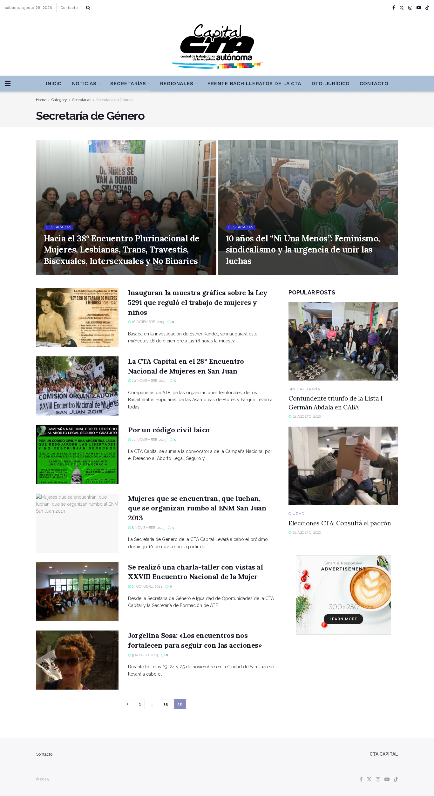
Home (41, 100)
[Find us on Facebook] (393, 8)
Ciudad (296, 514)
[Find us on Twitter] (401, 8)
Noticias (84, 83)
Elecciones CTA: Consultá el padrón (339, 523)
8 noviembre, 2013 (147, 528)
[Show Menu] (7, 83)
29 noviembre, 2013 (148, 381)
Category (59, 100)
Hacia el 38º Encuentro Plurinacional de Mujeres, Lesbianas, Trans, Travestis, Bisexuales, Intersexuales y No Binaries (122, 249)
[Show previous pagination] (127, 704)
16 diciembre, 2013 (147, 322)
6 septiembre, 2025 (64, 273)
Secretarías (128, 83)
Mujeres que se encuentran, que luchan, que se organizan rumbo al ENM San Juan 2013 (197, 508)
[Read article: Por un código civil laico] (77, 454)
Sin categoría (304, 389)
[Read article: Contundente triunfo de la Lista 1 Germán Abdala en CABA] (343, 341)
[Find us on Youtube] (419, 8)
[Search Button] (88, 7)
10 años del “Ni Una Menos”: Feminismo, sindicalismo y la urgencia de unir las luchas (303, 249)
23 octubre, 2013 (146, 586)
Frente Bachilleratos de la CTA (254, 83)
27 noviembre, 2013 (148, 440)
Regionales (176, 83)
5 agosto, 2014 (144, 655)
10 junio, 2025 (242, 273)
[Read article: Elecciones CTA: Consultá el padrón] (343, 466)
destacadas (58, 227)
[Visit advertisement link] (343, 595)
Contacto (69, 7)
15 (165, 704)
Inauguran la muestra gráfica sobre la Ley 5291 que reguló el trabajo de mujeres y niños (198, 302)
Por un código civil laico (169, 429)
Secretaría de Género (114, 100)
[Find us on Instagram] (410, 8)
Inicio (54, 83)
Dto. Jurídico (330, 83)
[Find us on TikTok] (427, 8)
